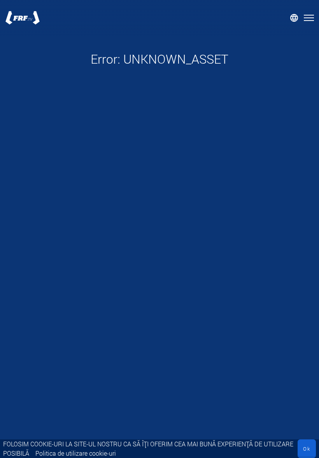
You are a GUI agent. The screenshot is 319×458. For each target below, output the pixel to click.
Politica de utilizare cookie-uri (75, 453)
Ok (306, 449)
